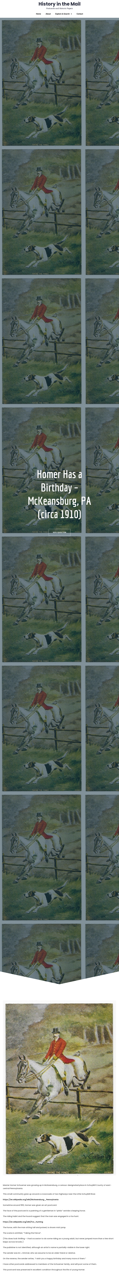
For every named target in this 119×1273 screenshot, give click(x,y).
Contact (80, 14)
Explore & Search (62, 14)
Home (38, 14)
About (48, 14)
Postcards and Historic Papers (59, 8)
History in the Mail (60, 4)
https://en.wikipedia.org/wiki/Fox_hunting (23, 1222)
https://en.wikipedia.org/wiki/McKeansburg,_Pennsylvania (30, 1199)
